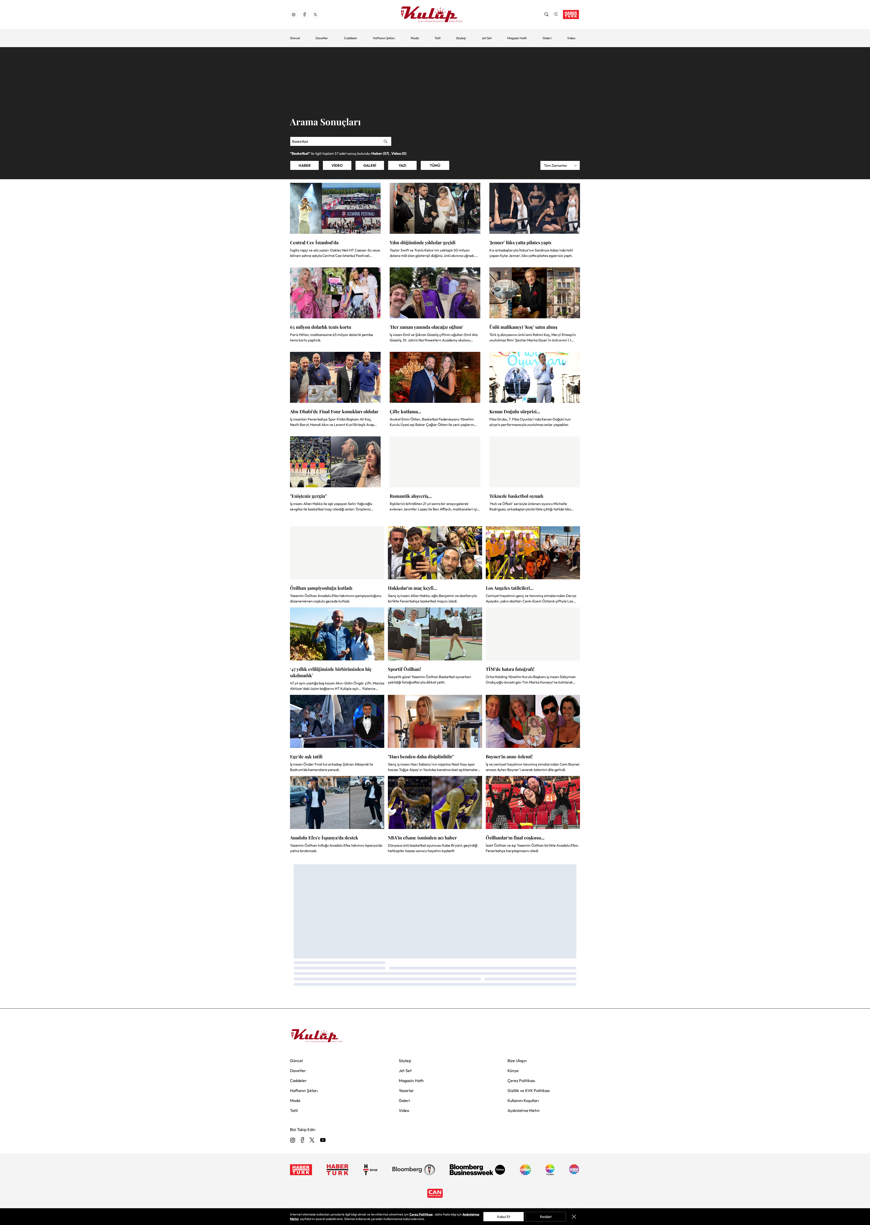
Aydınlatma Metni (523, 1110)
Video (571, 38)
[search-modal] (546, 14)
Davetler (322, 38)
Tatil (437, 38)
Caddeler (350, 38)
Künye (513, 1070)
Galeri (547, 38)
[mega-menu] (555, 14)
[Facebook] (302, 1140)
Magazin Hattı (517, 38)
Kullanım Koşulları (523, 1100)
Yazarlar (406, 1090)
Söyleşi (461, 38)
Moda (415, 38)
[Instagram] (292, 1140)
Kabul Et (503, 1216)
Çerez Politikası (521, 1080)
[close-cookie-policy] (574, 1217)
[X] (312, 1140)
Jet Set (487, 38)
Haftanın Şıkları (384, 38)
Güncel (295, 38)
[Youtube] (323, 1140)
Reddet (546, 1216)
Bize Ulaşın (517, 1060)
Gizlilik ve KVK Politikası (529, 1090)
